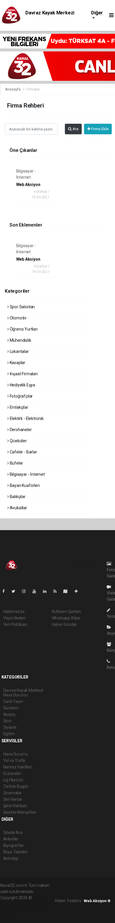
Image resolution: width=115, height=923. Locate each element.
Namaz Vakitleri (17, 767)
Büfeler (16, 463)
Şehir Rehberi (15, 805)
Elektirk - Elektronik (26, 418)
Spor (7, 720)
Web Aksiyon (28, 184)
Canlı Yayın (13, 701)
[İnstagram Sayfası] (26, 591)
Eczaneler (12, 773)
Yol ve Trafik (14, 760)
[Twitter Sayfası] (16, 591)
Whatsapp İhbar (66, 618)
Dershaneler (20, 429)
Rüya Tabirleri (15, 852)
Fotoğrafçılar (21, 396)
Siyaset (10, 727)
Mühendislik (20, 340)
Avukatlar (18, 507)
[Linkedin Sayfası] (47, 591)
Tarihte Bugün (16, 786)
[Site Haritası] (67, 591)
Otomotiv (18, 318)
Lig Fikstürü (13, 780)
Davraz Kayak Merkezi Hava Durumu (49, 15)
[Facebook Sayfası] (5, 591)
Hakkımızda (13, 611)
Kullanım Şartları (66, 611)
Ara (75, 129)
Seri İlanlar (12, 799)
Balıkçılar (17, 496)
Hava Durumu (15, 754)
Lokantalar (19, 351)
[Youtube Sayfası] (36, 591)
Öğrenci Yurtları (23, 329)
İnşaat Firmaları (23, 373)
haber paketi (26, 904)
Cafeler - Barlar (23, 452)
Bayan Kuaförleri (24, 485)
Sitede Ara (12, 832)
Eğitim (9, 733)
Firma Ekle (99, 129)
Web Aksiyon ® (97, 901)
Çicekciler (18, 440)
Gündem (11, 708)
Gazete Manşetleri (20, 812)
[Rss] (57, 591)
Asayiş (9, 714)
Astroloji (10, 858)
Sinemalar (12, 792)
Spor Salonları (22, 306)
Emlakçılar (18, 407)
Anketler (11, 839)
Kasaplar (17, 362)
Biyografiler (13, 845)
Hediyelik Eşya (22, 385)
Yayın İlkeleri (14, 618)
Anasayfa (13, 89)
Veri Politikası (15, 624)
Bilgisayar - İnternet (27, 474)
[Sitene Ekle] (79, 591)
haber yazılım (24, 910)
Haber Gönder (64, 624)
